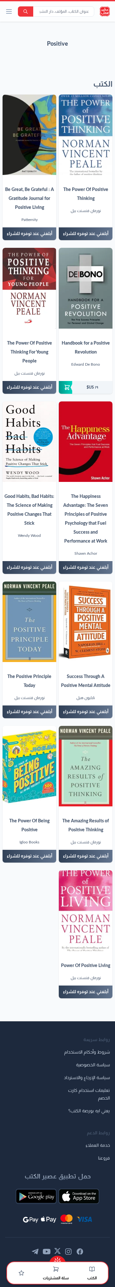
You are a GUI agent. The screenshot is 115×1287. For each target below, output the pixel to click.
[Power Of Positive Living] (85, 910)
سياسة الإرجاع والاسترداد (87, 1078)
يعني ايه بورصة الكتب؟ (89, 1111)
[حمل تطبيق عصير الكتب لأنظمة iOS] (78, 1196)
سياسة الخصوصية (93, 1065)
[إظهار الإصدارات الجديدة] (57, 1259)
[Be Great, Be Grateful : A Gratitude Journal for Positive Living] (29, 135)
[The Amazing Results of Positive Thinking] (85, 766)
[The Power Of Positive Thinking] (85, 135)
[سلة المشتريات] (56, 1269)
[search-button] (25, 11)
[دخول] (21, 1273)
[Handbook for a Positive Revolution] (85, 288)
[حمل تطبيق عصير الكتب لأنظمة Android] (36, 1196)
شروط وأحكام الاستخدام (87, 1052)
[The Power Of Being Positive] (29, 766)
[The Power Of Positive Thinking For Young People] (29, 288)
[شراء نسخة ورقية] (85, 387)
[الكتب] (92, 1269)
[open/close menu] (9, 11)
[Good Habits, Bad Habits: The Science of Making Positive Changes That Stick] (29, 441)
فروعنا (104, 1158)
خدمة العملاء (98, 1145)
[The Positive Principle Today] (29, 622)
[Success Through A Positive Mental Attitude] (85, 622)
